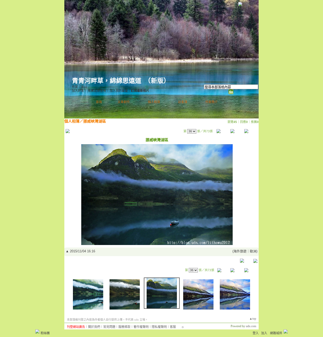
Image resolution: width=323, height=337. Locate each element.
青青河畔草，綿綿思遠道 (106, 80)
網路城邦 (249, 4)
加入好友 (78, 91)
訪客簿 (182, 102)
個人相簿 (154, 102)
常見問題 (109, 327)
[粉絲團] (37, 331)
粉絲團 (45, 333)
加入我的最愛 (119, 91)
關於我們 (94, 327)
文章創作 (124, 102)
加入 (264, 333)
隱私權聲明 (159, 327)
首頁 (99, 102)
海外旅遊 (240, 251)
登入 (256, 333)
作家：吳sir (79, 87)
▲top (252, 318)
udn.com (251, 326)
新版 (157, 80)
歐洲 (253, 251)
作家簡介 (211, 102)
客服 (173, 327)
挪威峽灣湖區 (94, 121)
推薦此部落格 (97, 91)
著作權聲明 (141, 327)
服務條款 (124, 327)
